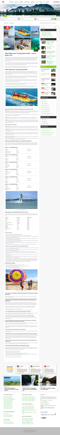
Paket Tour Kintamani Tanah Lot (8, 407)
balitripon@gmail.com (46, 402)
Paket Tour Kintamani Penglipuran (8, 398)
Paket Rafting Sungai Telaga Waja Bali (45, 84)
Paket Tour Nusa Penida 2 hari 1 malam (27, 423)
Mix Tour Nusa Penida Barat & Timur (27, 422)
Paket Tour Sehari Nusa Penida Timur (27, 421)
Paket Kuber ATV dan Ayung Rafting (46, 134)
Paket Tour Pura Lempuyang (8, 408)
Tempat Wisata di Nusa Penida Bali (46, 34)
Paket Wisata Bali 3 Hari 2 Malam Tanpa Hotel (28, 398)
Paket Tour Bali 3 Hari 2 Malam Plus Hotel (28, 407)
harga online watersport (18, 241)
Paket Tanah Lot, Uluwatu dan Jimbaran (9, 399)
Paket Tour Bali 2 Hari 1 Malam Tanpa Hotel (28, 396)
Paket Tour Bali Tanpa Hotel (45, 107)
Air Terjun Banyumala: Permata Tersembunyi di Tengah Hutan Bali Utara (51, 56)
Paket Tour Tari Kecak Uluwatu (8, 416)
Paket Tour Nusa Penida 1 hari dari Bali (27, 418)
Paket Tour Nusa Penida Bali (45, 111)
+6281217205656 (22, 244)
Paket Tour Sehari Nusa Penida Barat (27, 419)
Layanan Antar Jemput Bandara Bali (9, 423)
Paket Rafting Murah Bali (44, 123)
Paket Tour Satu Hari (44, 103)
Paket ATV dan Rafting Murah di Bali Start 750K (45, 93)
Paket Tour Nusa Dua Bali (7, 404)
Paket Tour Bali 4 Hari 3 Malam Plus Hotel (28, 408)
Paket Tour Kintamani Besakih (8, 403)
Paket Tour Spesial (44, 101)
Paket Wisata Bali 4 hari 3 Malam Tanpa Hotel (28, 399)
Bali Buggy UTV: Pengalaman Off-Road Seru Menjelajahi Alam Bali (51, 42)
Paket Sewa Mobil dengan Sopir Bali (46, 113)
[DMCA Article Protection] (43, 418)
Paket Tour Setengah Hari (45, 105)
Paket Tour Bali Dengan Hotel (45, 109)
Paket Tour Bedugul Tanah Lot (8, 396)
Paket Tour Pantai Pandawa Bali (8, 415)
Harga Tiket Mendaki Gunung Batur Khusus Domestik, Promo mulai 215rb (45, 79)
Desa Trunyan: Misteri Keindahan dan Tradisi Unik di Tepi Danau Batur (51, 62)
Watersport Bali (10, 50)
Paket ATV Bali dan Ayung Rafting (45, 88)
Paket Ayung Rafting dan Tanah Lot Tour (47, 128)
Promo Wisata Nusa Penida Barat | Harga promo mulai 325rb (45, 70)
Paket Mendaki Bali (44, 121)
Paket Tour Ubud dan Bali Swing (8, 400)
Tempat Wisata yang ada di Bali (45, 33)
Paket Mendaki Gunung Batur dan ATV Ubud (47, 132)
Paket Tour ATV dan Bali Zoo (45, 130)
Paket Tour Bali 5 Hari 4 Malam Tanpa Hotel (28, 400)
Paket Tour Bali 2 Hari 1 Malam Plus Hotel (28, 406)
